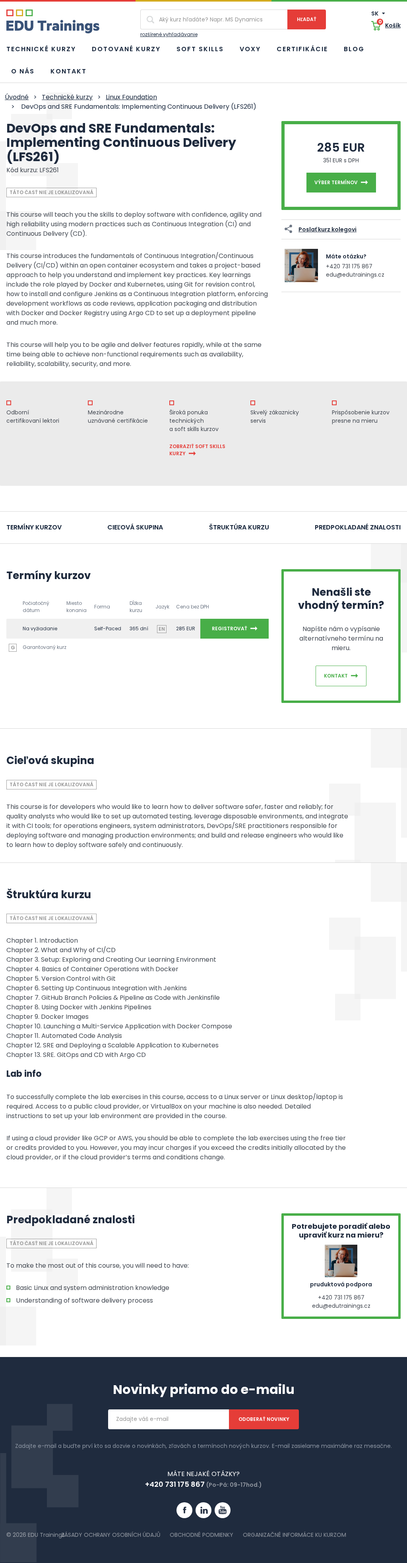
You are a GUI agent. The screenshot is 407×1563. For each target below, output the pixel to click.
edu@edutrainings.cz (355, 275)
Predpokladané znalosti (358, 527)
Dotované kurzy (126, 49)
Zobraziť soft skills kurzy (197, 450)
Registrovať (229, 628)
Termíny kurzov (34, 527)
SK (375, 13)
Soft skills (200, 49)
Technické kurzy (41, 49)
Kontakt (68, 71)
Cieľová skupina (135, 527)
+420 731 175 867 (349, 266)
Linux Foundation (131, 97)
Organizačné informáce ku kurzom (294, 1535)
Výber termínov (336, 182)
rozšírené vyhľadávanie (169, 34)
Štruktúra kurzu (239, 527)
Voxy (250, 49)
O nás (23, 71)
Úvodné (17, 97)
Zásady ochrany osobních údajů (110, 1535)
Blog (354, 49)
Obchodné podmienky (201, 1535)
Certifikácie (302, 49)
